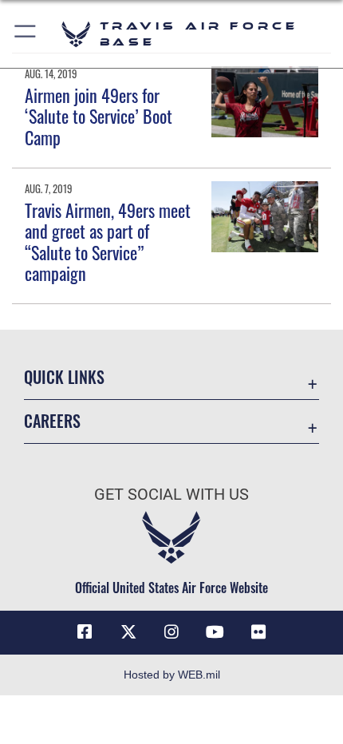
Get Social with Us (171, 494)
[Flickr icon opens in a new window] (258, 632)
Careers (52, 421)
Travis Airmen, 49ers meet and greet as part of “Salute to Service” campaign (108, 241)
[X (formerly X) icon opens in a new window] (128, 632)
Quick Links (64, 377)
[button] (26, 34)
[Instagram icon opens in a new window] (171, 632)
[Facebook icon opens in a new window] (85, 632)
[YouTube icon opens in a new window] (215, 632)
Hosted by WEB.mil (172, 674)
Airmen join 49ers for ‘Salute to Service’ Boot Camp (98, 116)
